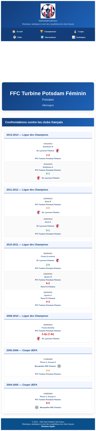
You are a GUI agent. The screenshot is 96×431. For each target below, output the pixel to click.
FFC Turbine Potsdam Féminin (48, 159)
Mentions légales (48, 426)
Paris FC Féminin (48, 287)
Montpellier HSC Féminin (45, 366)
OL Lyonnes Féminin (45, 151)
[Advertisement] (48, 59)
